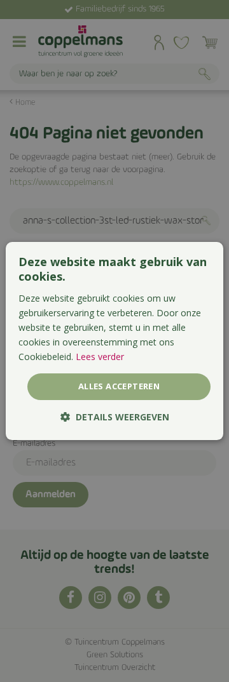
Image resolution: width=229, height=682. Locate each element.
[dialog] (114, 341)
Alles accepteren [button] (119, 386)
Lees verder (100, 357)
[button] (114, 417)
